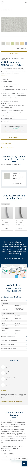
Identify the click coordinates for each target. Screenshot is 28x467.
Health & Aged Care (8, 453)
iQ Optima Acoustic (8, 10)
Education (5, 456)
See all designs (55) (21, 48)
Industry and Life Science (9, 460)
